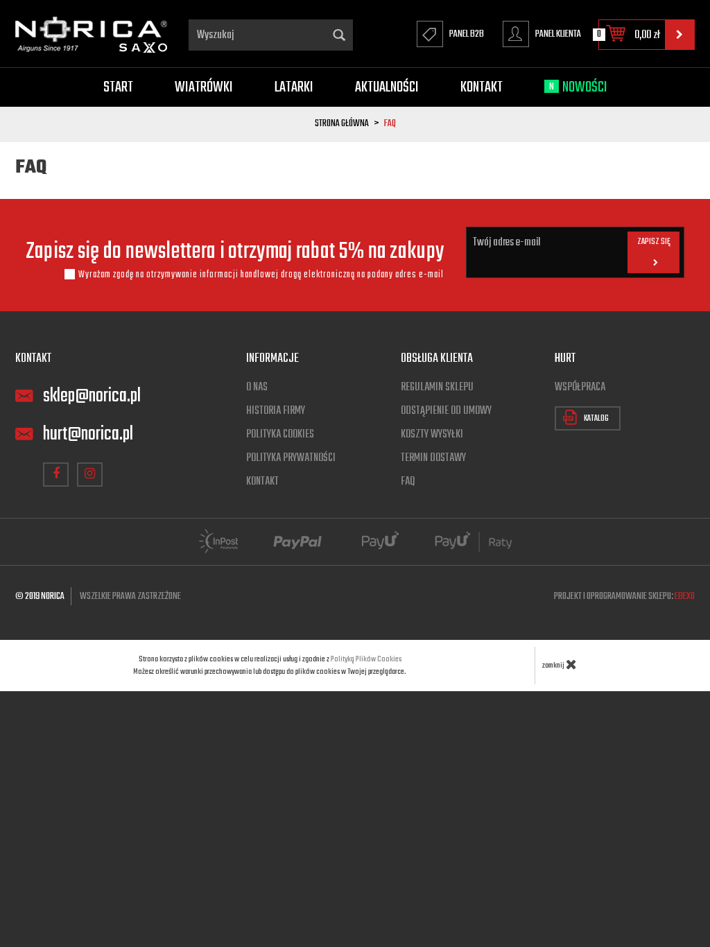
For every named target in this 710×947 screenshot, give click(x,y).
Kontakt (481, 87)
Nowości (578, 87)
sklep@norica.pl (92, 396)
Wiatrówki (204, 87)
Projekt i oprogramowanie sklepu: (624, 597)
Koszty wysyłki (432, 435)
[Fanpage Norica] (56, 474)
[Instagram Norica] (90, 474)
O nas (257, 387)
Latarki (294, 87)
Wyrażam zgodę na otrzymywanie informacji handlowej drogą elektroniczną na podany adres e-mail (261, 274)
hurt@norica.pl (88, 434)
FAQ (408, 482)
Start (118, 87)
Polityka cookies (280, 435)
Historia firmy (275, 411)
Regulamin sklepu (437, 387)
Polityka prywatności (291, 458)
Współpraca (580, 387)
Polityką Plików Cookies (366, 659)
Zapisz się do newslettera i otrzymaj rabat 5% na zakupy (235, 252)
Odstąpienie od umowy (446, 411)
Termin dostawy (433, 458)
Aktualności (387, 87)
